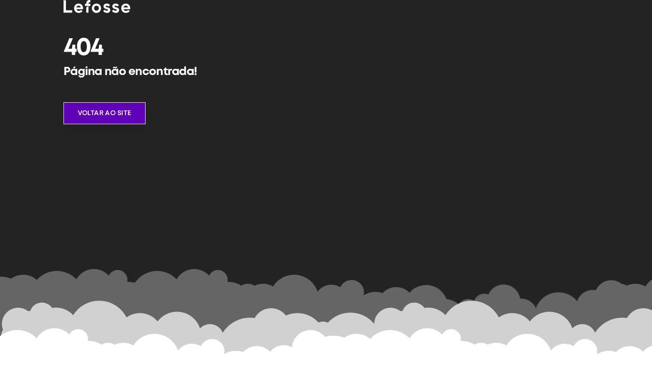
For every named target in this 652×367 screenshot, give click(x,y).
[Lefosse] (96, 6)
